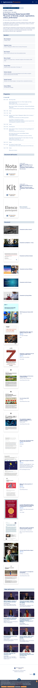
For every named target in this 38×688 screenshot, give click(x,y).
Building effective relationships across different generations (10, 619)
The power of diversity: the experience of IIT (9, 654)
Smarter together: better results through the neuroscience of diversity (27, 637)
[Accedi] (32, 2)
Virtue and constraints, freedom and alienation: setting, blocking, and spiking (27, 601)
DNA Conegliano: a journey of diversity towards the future (10, 601)
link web (22, 334)
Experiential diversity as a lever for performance (10, 637)
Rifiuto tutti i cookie (17, 686)
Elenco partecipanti (23, 206)
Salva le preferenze (3, 686)
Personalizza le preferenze (11, 686)
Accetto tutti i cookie (23, 686)
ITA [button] (36, 2)
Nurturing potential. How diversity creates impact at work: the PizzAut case (27, 654)
